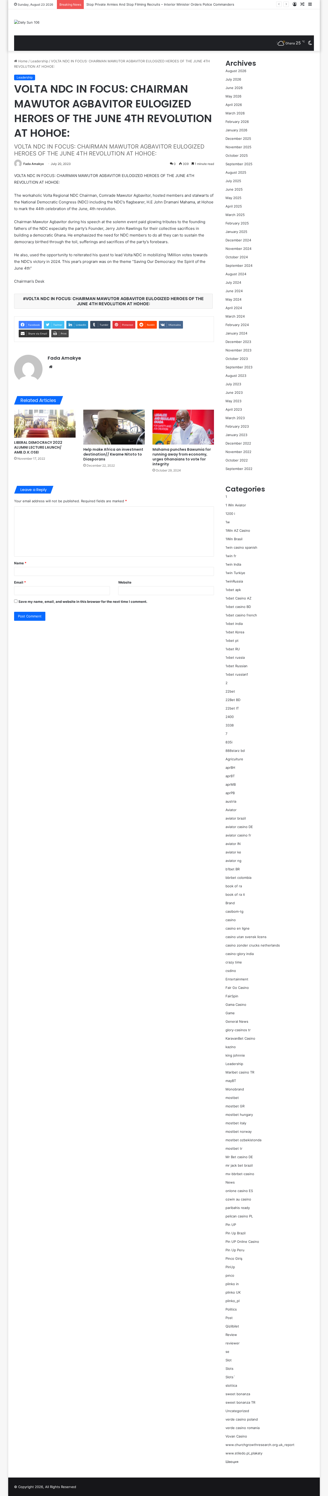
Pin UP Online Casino (242, 1241)
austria (230, 801)
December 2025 (238, 138)
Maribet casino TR (239, 1072)
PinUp (230, 1267)
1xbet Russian (236, 666)
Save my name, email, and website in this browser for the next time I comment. (82, 601)
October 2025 (236, 155)
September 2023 (238, 367)
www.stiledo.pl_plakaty (243, 1453)
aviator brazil (235, 818)
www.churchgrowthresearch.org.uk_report (259, 1445)
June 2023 (234, 392)
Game (230, 1013)
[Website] (51, 367)
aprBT (230, 776)
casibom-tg (234, 911)
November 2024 (238, 249)
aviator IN (233, 844)
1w (227, 522)
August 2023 (235, 375)
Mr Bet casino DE (239, 1157)
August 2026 (235, 71)
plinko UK (233, 1292)
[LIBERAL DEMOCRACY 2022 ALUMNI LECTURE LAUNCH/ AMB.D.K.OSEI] (45, 423)
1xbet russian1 (236, 674)
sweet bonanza (237, 1394)
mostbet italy (235, 1123)
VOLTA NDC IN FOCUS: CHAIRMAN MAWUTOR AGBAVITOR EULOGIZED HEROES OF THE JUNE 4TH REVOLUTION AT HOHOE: (115, 301)
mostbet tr (233, 1148)
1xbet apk (233, 590)
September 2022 (238, 469)
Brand (230, 903)
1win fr (230, 556)
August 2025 (235, 172)
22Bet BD (232, 700)
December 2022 (238, 443)
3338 (229, 725)
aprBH (230, 767)
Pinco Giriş (233, 1258)
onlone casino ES (239, 1191)
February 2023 (237, 426)
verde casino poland (241, 1419)
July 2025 (233, 181)
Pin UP (230, 1225)
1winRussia (234, 581)
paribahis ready (237, 1208)
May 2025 (233, 198)
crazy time (233, 962)
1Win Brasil (233, 539)
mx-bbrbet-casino (239, 1174)
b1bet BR (232, 869)
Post (229, 1318)
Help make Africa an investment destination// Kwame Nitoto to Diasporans (113, 454)
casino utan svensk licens (245, 937)
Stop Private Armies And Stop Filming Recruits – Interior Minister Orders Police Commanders (160, 4)
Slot (228, 1360)
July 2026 (233, 79)
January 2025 (236, 232)
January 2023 (236, 435)
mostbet (232, 1098)
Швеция (231, 1462)
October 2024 (236, 257)
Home (22, 61)
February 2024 (237, 325)
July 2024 (233, 282)
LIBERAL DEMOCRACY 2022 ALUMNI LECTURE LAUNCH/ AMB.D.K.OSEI (38, 447)
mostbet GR (234, 1106)
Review (231, 1335)
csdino (230, 971)
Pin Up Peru (234, 1250)
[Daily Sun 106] (26, 22)
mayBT (230, 1081)
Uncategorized (237, 1411)
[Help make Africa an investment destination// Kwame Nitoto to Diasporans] (114, 427)
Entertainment (236, 979)
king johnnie (235, 1055)
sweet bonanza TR (240, 1402)
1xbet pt (232, 640)
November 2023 (238, 350)
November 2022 (238, 452)
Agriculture (234, 759)
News (230, 1182)
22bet (230, 691)
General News (236, 1021)
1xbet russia (235, 657)
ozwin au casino (238, 1199)
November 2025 (238, 147)
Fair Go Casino (237, 988)
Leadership (39, 61)
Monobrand (234, 1089)
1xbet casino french (241, 615)
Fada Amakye (33, 164)
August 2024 (235, 274)
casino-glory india (239, 954)
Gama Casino (235, 1004)
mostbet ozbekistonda (243, 1140)
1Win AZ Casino (237, 530)
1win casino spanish (241, 547)
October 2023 (236, 359)
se (227, 1352)
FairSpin (231, 996)
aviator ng (233, 861)
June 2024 (234, 291)
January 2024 (236, 333)
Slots (229, 1368)
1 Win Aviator (235, 505)
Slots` (230, 1377)
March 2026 (235, 113)
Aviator (231, 810)
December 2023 (238, 342)
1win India (233, 564)
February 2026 (237, 122)
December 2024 (238, 240)
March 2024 (235, 316)
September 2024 (238, 265)
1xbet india (234, 624)
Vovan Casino (236, 1436)
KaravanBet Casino (240, 1038)
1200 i (230, 513)
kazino (230, 1047)
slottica (231, 1385)
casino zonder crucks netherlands (252, 945)
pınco (229, 1275)
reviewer (232, 1343)
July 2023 (233, 384)
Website (124, 582)
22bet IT (232, 708)
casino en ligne (237, 928)
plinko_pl (232, 1301)
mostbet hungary (239, 1115)
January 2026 (236, 130)
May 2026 (233, 96)
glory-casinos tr (238, 1030)
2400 (229, 717)
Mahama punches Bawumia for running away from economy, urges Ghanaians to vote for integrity (181, 457)
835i (228, 742)
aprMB (230, 784)
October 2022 (236, 460)
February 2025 (237, 223)
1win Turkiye (235, 573)
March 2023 (235, 418)
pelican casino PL (239, 1216)
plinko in (232, 1284)
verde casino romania (242, 1428)
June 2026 (234, 88)
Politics (231, 1309)
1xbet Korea (234, 632)
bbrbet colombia (238, 877)
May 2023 (233, 401)
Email (20, 582)
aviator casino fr (238, 835)
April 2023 (233, 409)
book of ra (233, 886)
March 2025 (235, 215)
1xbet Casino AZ (238, 598)
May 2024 (233, 299)
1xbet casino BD (238, 607)
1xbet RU (232, 649)
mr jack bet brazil (239, 1165)
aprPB (230, 793)
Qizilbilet (232, 1326)
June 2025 (234, 189)
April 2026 (233, 105)
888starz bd (235, 751)
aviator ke (233, 852)
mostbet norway (238, 1131)
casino (230, 920)
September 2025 (238, 164)
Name (20, 563)
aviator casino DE (239, 827)
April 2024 (233, 308)
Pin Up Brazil (235, 1233)
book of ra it (235, 894)
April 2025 (233, 206)
